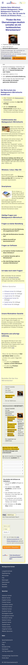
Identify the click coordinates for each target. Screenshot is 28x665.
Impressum (5, 649)
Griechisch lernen (7, 606)
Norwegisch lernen (7, 613)
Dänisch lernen (6, 598)
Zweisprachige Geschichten (10, 655)
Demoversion (5, 582)
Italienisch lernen (7, 609)
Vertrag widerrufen (7, 651)
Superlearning (6, 573)
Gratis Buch (5, 658)
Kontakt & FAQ (6, 647)
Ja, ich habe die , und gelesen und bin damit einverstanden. (15, 537)
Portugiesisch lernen (8, 615)
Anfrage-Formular (13, 277)
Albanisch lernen (7, 595)
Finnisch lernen (6, 602)
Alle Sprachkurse (15, 555)
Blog (3, 644)
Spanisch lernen (6, 622)
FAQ (3, 577)
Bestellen (4, 586)
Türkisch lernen (6, 627)
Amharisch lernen (9, 293)
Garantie (4, 584)
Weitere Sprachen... (7, 631)
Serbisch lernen (6, 620)
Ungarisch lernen (7, 629)
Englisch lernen (6, 600)
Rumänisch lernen (7, 618)
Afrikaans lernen (9, 291)
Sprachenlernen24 (7, 640)
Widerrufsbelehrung (12, 541)
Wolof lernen (8, 304)
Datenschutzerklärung (13, 539)
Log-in (4, 642)
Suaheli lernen (8, 302)
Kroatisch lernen (6, 611)
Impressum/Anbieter (16, 557)
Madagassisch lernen (10, 298)
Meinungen (5, 580)
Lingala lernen (8, 296)
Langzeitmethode (7, 571)
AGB (13, 347)
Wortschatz (5, 575)
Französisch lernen (7, 604)
